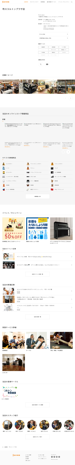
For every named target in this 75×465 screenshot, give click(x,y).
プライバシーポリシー (42, 456)
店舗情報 (26, 2)
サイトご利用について (42, 458)
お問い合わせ (27, 460)
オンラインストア (34, 2)
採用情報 (27, 456)
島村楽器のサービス (51, 2)
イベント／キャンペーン (63, 2)
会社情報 (27, 458)
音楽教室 (43, 2)
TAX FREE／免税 (41, 455)
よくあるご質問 (28, 455)
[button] (71, 98)
